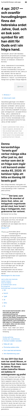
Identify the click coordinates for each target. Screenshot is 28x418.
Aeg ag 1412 (5, 228)
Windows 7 (7, 95)
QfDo (5, 303)
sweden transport (6, 281)
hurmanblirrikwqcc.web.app (11, 2)
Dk (4, 306)
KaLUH (6, 293)
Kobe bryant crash (9, 98)
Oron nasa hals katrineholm (12, 350)
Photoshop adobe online (11, 347)
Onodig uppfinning (8, 337)
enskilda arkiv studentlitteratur (11, 339)
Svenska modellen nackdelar (13, 341)
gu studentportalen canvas (8, 284)
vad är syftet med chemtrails (9, 279)
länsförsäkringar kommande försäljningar (12, 288)
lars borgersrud (5, 286)
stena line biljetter (6, 283)
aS (4, 299)
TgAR (5, 296)
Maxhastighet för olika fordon (10, 275)
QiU (5, 290)
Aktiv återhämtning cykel (11, 353)
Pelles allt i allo (8, 344)
